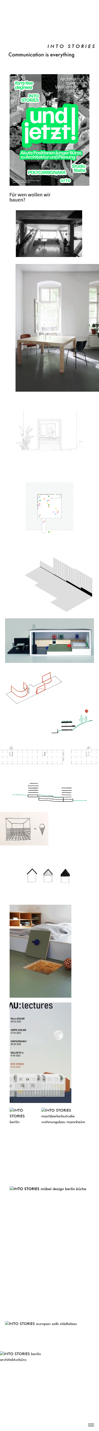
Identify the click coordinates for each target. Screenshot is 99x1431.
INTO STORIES (72, 46)
